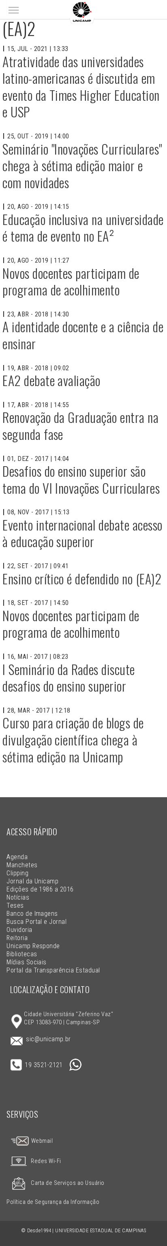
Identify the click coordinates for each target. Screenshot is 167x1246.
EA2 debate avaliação (51, 380)
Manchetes (21, 865)
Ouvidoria (19, 930)
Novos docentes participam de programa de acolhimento (70, 281)
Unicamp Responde (33, 946)
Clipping (17, 873)
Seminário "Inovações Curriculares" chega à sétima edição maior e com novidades (82, 165)
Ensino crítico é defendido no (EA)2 (81, 578)
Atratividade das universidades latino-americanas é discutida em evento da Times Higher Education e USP (80, 86)
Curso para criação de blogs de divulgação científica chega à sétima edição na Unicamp (72, 739)
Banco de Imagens (32, 913)
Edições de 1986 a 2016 (40, 889)
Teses (15, 905)
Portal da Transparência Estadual (53, 970)
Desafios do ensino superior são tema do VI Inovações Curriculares (81, 479)
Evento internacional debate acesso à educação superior (82, 533)
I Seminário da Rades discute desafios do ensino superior (68, 678)
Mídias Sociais (26, 962)
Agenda (17, 857)
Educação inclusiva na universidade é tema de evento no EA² (82, 228)
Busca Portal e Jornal (36, 921)
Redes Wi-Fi (46, 1161)
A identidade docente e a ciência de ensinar (82, 335)
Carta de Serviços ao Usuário (67, 1183)
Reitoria (17, 938)
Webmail (41, 1141)
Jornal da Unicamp (32, 881)
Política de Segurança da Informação (52, 1202)
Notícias (17, 897)
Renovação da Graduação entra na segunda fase (80, 426)
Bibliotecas (21, 954)
